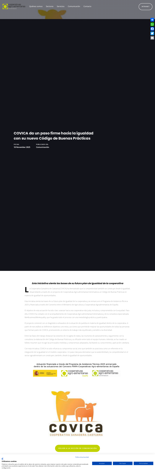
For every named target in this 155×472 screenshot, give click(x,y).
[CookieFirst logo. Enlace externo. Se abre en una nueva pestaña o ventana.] (2, 459)
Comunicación (42, 147)
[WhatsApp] (152, 24)
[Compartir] (152, 19)
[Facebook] (152, 29)
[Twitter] (152, 33)
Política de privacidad (82, 457)
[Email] (152, 38)
